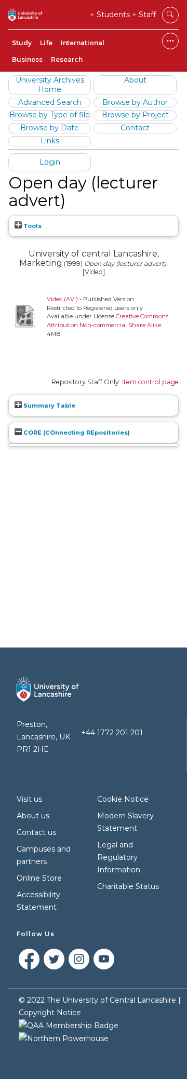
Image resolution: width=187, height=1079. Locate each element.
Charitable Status (128, 886)
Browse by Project (135, 114)
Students (113, 14)
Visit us (29, 799)
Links (50, 140)
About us (33, 815)
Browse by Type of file (49, 114)
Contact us (36, 832)
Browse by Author (135, 102)
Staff (147, 14)
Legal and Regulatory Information (118, 857)
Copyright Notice (50, 1012)
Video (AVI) (62, 299)
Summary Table (48, 405)
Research (67, 59)
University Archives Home (50, 84)
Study (22, 43)
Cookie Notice (123, 799)
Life (46, 43)
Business (27, 59)
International (82, 43)
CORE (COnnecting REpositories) (76, 432)
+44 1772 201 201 (112, 732)
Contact (135, 127)
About (135, 80)
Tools (32, 226)
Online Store (39, 878)
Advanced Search (50, 102)
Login (49, 162)
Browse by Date (49, 127)
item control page (150, 382)
